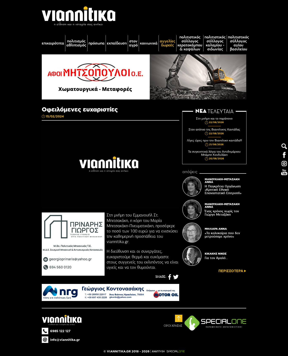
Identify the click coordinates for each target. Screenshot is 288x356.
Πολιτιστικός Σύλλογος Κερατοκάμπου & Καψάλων (190, 43)
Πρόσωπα (97, 43)
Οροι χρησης (173, 325)
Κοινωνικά (148, 43)
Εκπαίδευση (117, 43)
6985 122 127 (60, 331)
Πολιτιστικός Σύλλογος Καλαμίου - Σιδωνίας (215, 43)
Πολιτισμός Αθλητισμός (76, 43)
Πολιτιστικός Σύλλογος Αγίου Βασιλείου (238, 43)
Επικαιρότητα (53, 43)
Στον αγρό (133, 43)
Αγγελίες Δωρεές (167, 43)
